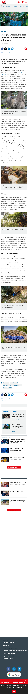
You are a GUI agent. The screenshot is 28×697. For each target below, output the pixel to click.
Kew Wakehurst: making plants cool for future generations (18, 483)
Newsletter (6, 645)
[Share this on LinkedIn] (8, 48)
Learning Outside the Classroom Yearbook (15, 650)
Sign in (7, 45)
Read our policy (17, 687)
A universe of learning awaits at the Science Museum (18, 416)
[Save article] (25, 48)
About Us (5, 6)
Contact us (5, 681)
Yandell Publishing (8, 658)
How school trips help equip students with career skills (17, 501)
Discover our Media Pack (9, 648)
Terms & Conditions (19, 683)
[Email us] (20, 669)
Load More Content (14, 467)
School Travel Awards (9, 653)
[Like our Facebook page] (8, 669)
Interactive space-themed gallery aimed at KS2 (17, 458)
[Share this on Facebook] (2, 48)
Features (3, 31)
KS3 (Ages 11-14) (17, 385)
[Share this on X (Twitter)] (5, 48)
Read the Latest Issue (9, 642)
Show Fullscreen (2, 92)
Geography (6, 382)
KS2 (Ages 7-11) (7, 385)
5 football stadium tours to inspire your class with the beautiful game (17, 441)
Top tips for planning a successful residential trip (17, 492)
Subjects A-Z (21, 681)
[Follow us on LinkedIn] (14, 669)
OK (14, 691)
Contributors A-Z (6, 683)
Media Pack (21, 6)
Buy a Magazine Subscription (11, 656)
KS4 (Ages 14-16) (7, 387)
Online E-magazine (12, 6)
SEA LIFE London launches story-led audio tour (17, 449)
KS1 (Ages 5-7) (14, 382)
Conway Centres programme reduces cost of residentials (17, 426)
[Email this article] (12, 48)
